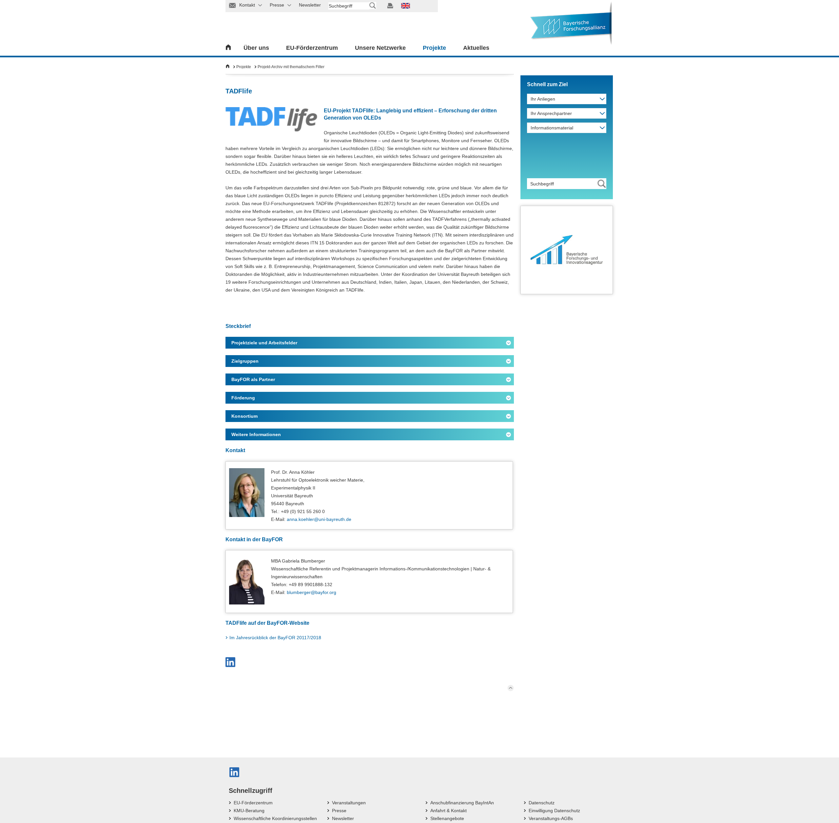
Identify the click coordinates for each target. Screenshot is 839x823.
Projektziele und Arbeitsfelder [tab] (264, 342)
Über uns (256, 48)
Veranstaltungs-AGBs (551, 818)
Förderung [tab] (243, 397)
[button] (230, 662)
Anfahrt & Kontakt (448, 810)
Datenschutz (542, 802)
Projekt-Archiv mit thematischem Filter (291, 67)
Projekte (434, 48)
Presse (339, 810)
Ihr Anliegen (543, 99)
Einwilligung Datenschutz (554, 810)
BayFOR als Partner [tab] (253, 379)
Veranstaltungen (349, 802)
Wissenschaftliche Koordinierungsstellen (275, 818)
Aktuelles (476, 48)
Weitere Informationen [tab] (256, 434)
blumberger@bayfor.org (311, 592)
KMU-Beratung (249, 810)
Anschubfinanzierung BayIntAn (462, 802)
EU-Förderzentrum (312, 48)
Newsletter (343, 818)
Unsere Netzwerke (380, 48)
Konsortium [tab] (244, 416)
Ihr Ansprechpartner (551, 113)
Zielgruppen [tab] (245, 361)
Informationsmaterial (552, 127)
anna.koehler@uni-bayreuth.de (319, 519)
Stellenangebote (447, 818)
